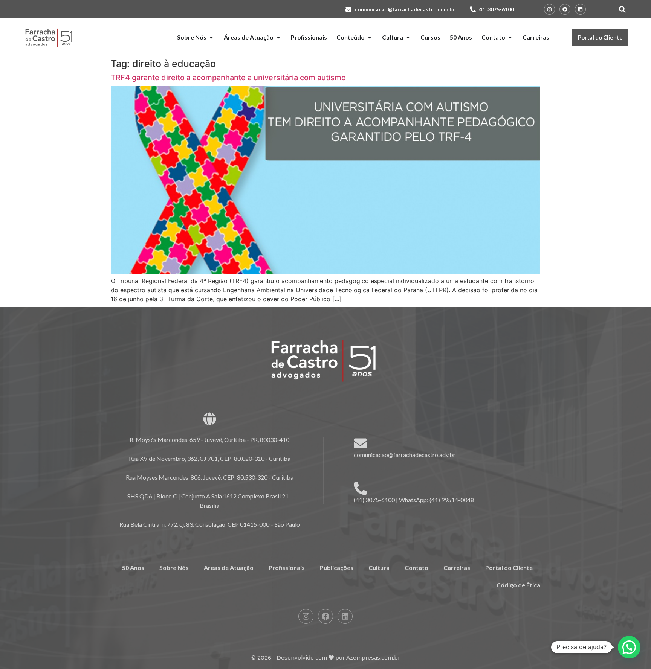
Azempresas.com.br (373, 657)
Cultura (379, 567)
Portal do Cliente (509, 567)
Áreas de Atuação (229, 567)
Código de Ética (518, 584)
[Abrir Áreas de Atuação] (278, 37)
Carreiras (456, 567)
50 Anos (133, 567)
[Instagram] (549, 9)
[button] (622, 9)
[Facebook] (564, 9)
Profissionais (287, 567)
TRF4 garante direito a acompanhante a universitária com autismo (228, 77)
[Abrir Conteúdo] (370, 37)
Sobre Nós (174, 567)
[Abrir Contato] (510, 37)
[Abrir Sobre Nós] (211, 37)
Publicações (336, 567)
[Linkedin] (580, 9)
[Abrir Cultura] (408, 37)
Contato (416, 567)
